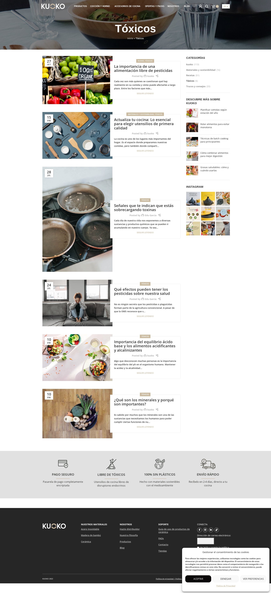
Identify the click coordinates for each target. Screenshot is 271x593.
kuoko (141, 61)
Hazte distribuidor (130, 529)
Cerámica (86, 541)
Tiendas (162, 550)
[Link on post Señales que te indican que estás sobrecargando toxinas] (77, 219)
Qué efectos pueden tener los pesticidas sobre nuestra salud (142, 291)
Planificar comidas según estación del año (213, 111)
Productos (125, 541)
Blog (122, 547)
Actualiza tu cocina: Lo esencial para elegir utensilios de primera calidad (144, 124)
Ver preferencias (253, 578)
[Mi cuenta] (200, 6)
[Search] (207, 6)
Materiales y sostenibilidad (141, 114)
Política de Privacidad (225, 585)
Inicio (130, 38)
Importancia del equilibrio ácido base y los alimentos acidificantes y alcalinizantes (144, 346)
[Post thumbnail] (192, 113)
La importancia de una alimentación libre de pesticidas (143, 68)
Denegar (225, 578)
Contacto (163, 544)
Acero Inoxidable (90, 529)
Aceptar (198, 578)
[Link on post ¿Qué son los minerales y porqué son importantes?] (77, 413)
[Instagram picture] (193, 199)
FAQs (161, 538)
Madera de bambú (91, 535)
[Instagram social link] (205, 530)
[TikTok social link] (216, 530)
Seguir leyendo (145, 93)
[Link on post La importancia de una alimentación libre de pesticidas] (77, 80)
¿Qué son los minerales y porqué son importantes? (144, 402)
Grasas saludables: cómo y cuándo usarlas (214, 169)
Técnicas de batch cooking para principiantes (214, 140)
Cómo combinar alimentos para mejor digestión (214, 154)
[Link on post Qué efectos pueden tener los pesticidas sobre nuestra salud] (77, 303)
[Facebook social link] (199, 530)
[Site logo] (53, 6)
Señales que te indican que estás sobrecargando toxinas (144, 207)
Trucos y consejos (196, 86)
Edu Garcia (150, 215)
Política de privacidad (165, 579)
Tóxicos (149, 61)
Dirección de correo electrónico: (214, 535)
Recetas (190, 75)
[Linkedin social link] (211, 530)
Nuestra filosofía (129, 535)
